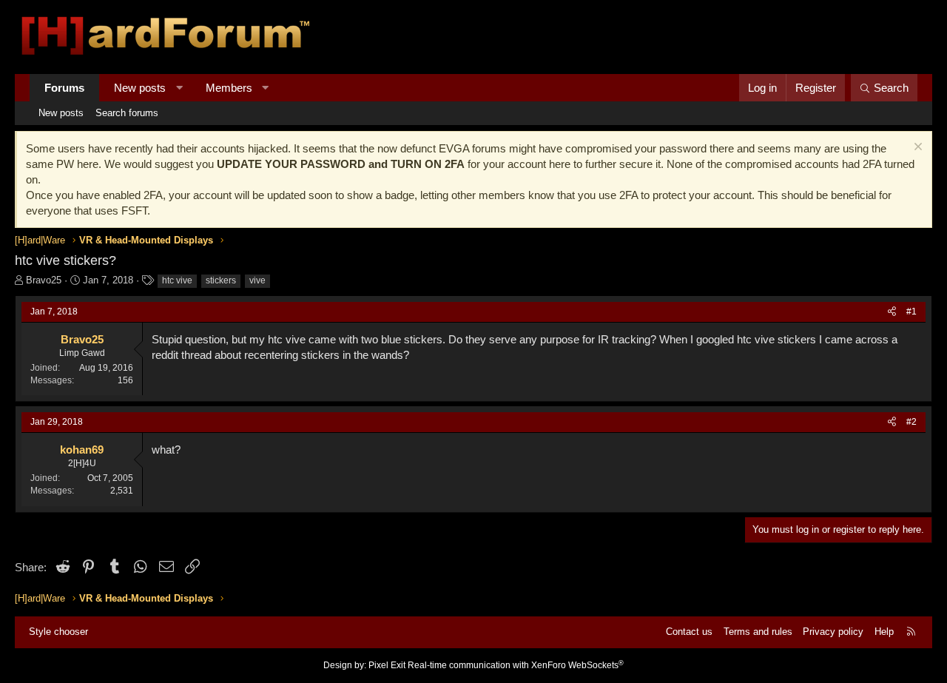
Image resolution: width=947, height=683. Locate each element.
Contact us (689, 631)
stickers (221, 280)
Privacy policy (833, 631)
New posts (140, 87)
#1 (911, 311)
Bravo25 (43, 280)
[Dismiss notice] (916, 148)
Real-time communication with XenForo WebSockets (516, 665)
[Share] (892, 311)
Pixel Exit (386, 665)
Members (229, 87)
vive (257, 280)
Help (884, 631)
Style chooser (58, 631)
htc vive (177, 280)
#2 (911, 422)
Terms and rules (758, 631)
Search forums (126, 112)
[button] (179, 87)
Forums (64, 87)
